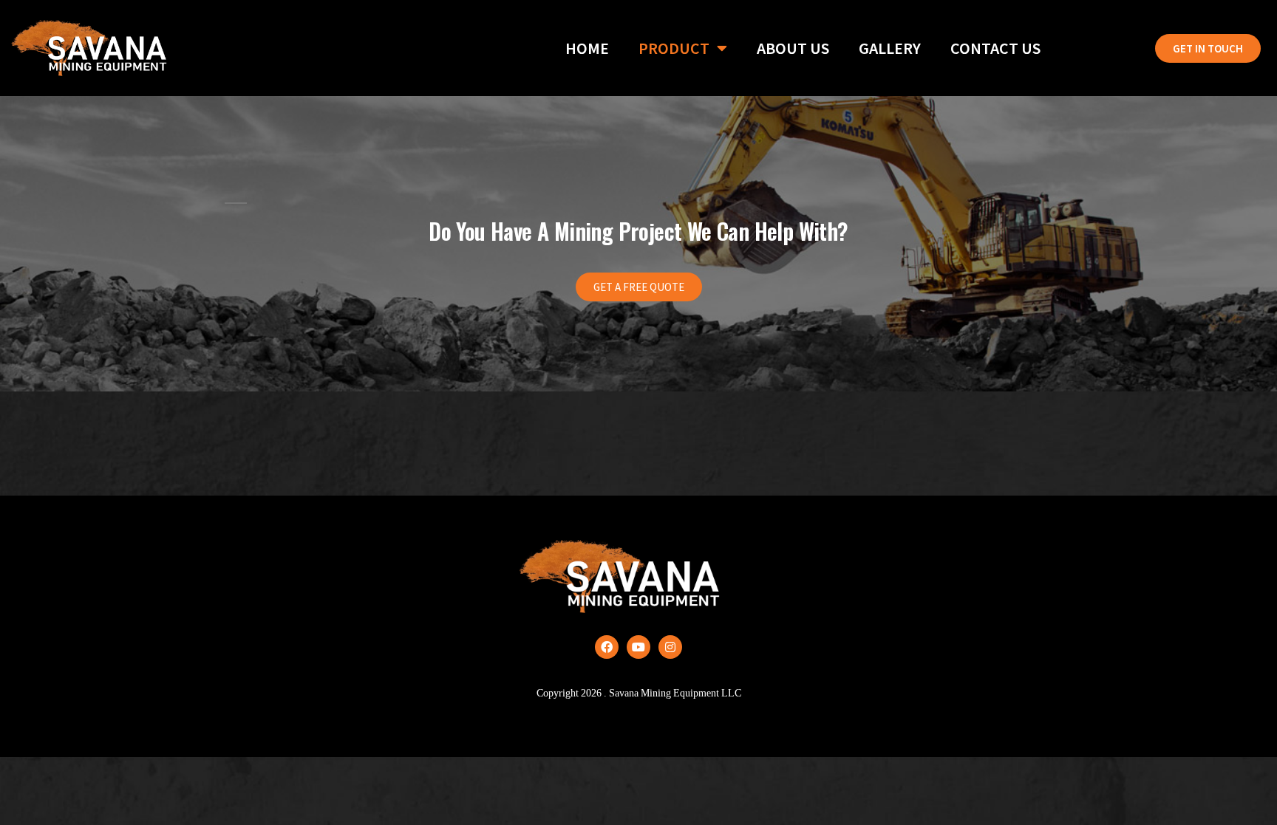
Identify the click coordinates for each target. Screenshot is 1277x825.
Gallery (890, 48)
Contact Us (995, 48)
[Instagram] (670, 647)
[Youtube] (638, 647)
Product (673, 48)
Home (587, 48)
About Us (793, 48)
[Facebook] (607, 647)
